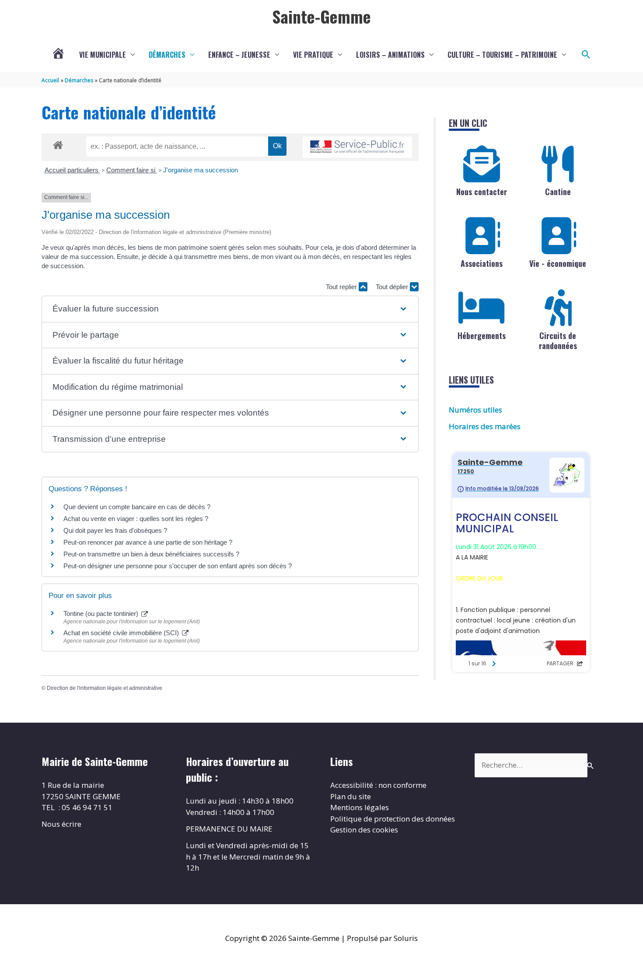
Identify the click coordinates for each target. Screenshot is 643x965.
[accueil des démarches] (58, 143)
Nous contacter (481, 191)
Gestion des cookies (364, 830)
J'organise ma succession (200, 170)
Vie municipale (102, 54)
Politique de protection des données (392, 819)
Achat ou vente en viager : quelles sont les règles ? (135, 518)
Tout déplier (393, 286)
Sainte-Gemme (321, 16)
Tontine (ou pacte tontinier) (101, 613)
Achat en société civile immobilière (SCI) (122, 632)
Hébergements (482, 335)
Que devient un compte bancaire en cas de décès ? (136, 506)
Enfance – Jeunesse (239, 54)
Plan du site (350, 796)
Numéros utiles (475, 410)
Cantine (558, 191)
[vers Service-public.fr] (357, 147)
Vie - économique (557, 263)
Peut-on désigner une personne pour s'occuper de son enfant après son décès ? (177, 566)
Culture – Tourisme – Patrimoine (502, 54)
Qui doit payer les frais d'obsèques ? (115, 530)
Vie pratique (313, 54)
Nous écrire (61, 824)
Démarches (167, 54)
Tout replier (342, 286)
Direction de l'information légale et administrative (104, 688)
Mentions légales (359, 807)
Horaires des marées (485, 426)
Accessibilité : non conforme (378, 785)
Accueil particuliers (72, 170)
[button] (586, 54)
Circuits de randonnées (558, 340)
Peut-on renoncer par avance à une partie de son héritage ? (147, 542)
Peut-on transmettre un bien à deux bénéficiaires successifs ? (151, 554)
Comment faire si (131, 170)
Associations (482, 263)
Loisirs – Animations (390, 54)
